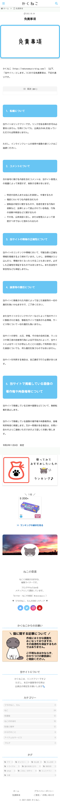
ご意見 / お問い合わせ (44, 795)
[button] (53, 425)
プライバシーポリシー (44, 791)
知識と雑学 (30, 727)
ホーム (16, 791)
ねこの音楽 (30, 571)
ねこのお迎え (30, 721)
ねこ (30, 710)
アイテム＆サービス (30, 738)
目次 (29, 89)
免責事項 (16, 795)
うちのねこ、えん (30, 705)
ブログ (30, 743)
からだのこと (30, 732)
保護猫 (30, 716)
